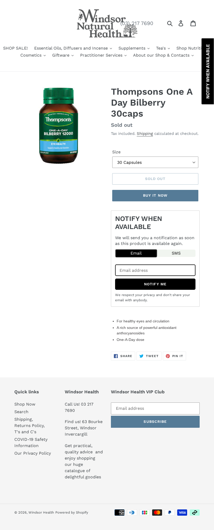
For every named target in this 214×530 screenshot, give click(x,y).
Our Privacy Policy (32, 453)
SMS (176, 253)
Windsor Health (41, 512)
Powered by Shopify (71, 512)
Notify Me (155, 284)
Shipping (145, 133)
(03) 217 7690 (136, 23)
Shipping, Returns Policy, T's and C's (29, 425)
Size (116, 151)
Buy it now (155, 195)
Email (136, 253)
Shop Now (24, 404)
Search (21, 411)
